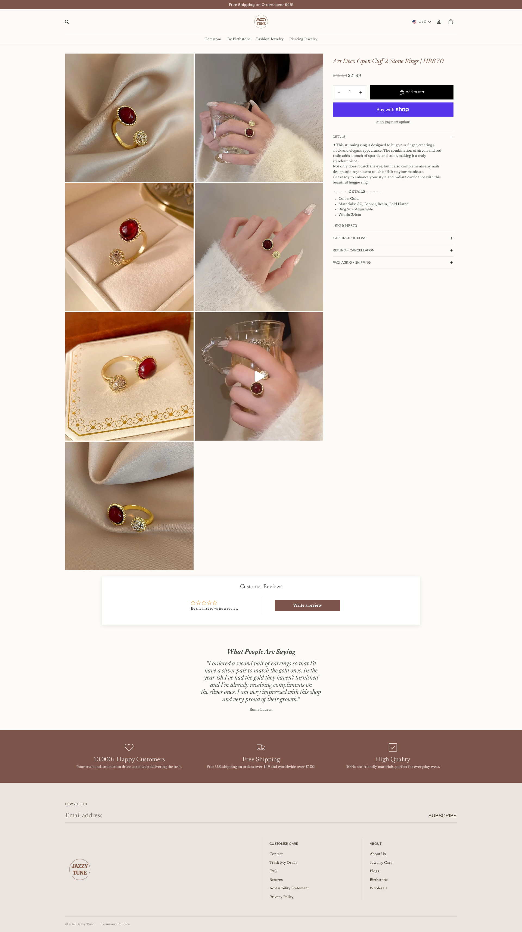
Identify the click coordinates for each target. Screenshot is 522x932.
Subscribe (442, 815)
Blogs (374, 871)
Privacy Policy (281, 897)
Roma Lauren (261, 710)
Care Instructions (349, 238)
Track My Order (283, 863)
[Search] (67, 22)
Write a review (307, 605)
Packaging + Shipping (352, 262)
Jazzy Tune (85, 924)
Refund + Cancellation (353, 250)
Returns (276, 880)
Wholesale (378, 888)
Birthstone (379, 880)
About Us (378, 854)
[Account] (439, 22)
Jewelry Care (381, 863)
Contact (276, 854)
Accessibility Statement (289, 888)
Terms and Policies (115, 924)
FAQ (273, 871)
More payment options (393, 121)
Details (339, 137)
